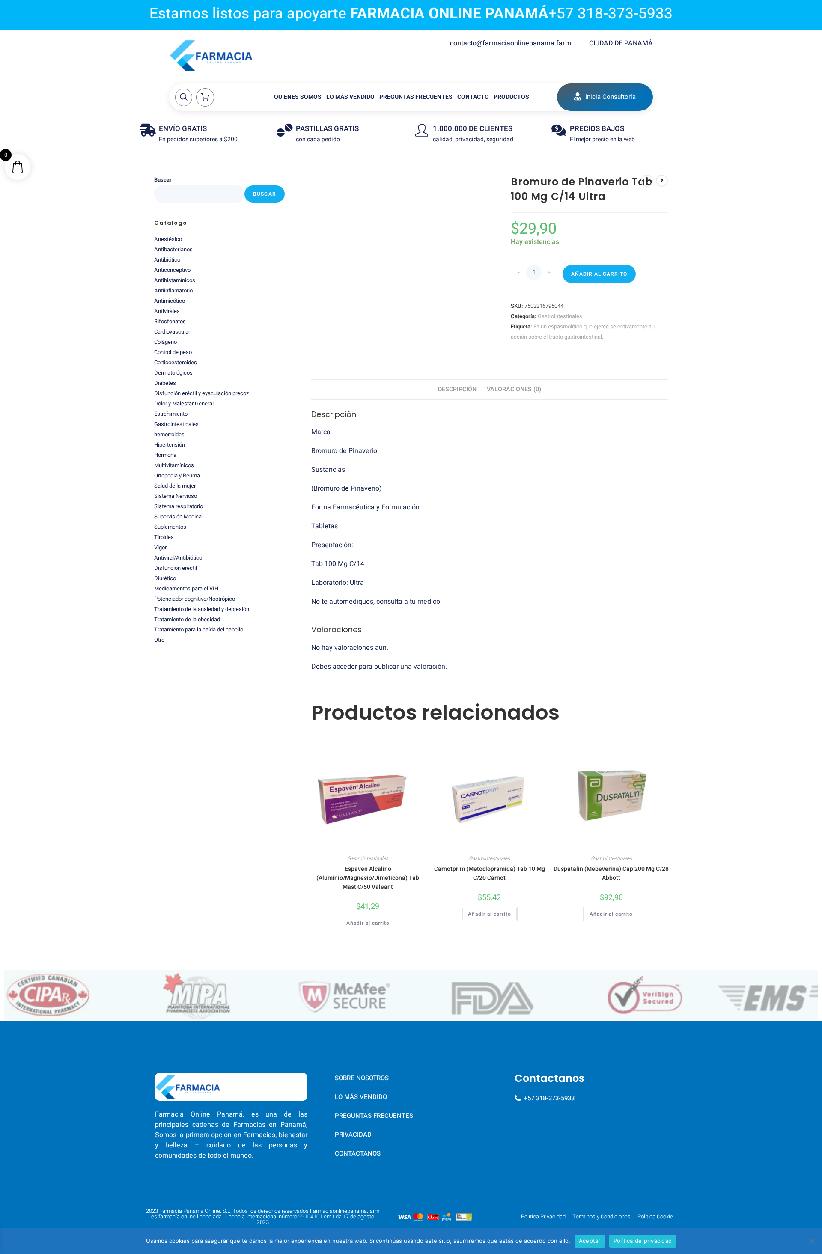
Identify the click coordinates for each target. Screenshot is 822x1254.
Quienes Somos (298, 96)
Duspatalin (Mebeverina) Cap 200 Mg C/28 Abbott (611, 873)
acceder (345, 666)
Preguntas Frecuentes (416, 96)
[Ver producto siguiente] (662, 181)
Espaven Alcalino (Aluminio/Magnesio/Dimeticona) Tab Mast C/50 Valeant (367, 877)
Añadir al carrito (599, 274)
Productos (511, 96)
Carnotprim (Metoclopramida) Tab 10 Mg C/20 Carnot (489, 873)
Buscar (163, 180)
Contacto (473, 96)
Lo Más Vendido (350, 96)
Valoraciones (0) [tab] (514, 389)
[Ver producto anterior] (647, 181)
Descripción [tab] (457, 389)
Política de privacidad (643, 1240)
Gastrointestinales (560, 316)
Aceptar (590, 1240)
